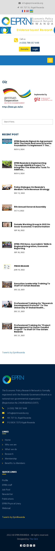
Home (8, 440)
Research (9, 454)
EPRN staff (7, 485)
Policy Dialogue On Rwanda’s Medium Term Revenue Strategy (31, 188)
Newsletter (7, 494)
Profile (5, 480)
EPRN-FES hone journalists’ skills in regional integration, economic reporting (32, 246)
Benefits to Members (15, 463)
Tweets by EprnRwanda (13, 353)
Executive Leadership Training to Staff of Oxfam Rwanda (32, 284)
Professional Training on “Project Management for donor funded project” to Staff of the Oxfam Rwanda (32, 328)
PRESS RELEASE (21, 266)
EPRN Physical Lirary (11, 504)
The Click (33, 539)
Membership (11, 459)
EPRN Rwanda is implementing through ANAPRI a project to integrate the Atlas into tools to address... (32, 166)
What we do (11, 449)
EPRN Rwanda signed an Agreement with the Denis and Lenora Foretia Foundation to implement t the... (33, 143)
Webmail (6, 508)
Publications (8, 499)
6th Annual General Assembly (30, 206)
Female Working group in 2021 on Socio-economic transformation (32, 225)
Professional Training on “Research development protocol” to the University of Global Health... (33, 305)
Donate (24, 49)
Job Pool (6, 490)
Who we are (10, 445)
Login (35, 49)
